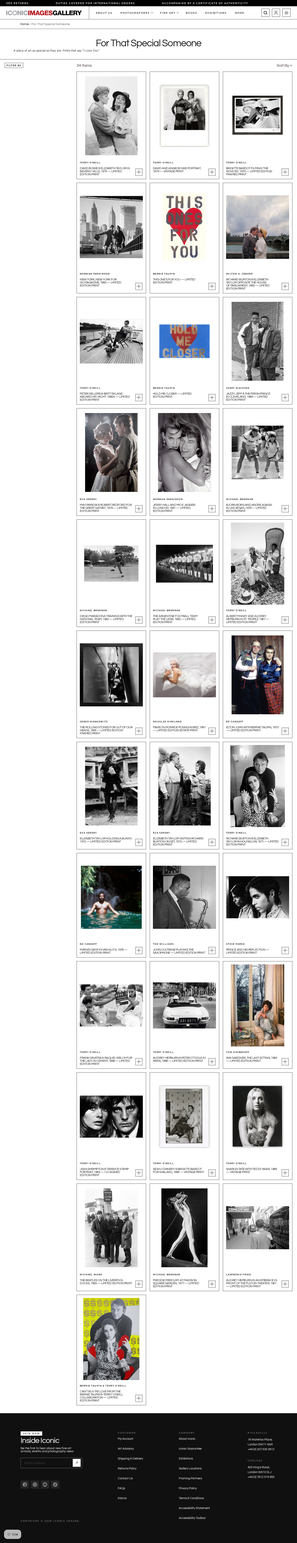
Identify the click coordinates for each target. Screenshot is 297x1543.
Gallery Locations (190, 1468)
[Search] (265, 13)
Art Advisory (126, 1448)
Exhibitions (186, 1458)
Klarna (122, 1498)
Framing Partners (190, 1478)
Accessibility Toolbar (192, 1518)
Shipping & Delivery (130, 1458)
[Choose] (139, 172)
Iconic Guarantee (190, 1448)
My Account (125, 1438)
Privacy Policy (188, 1488)
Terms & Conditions (191, 1498)
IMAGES (72, 1521)
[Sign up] (77, 1463)
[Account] (276, 13)
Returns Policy (127, 1468)
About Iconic (187, 1438)
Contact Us (125, 1478)
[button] (284, 65)
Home (24, 24)
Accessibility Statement (194, 1508)
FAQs (121, 1488)
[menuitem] (242, 12)
